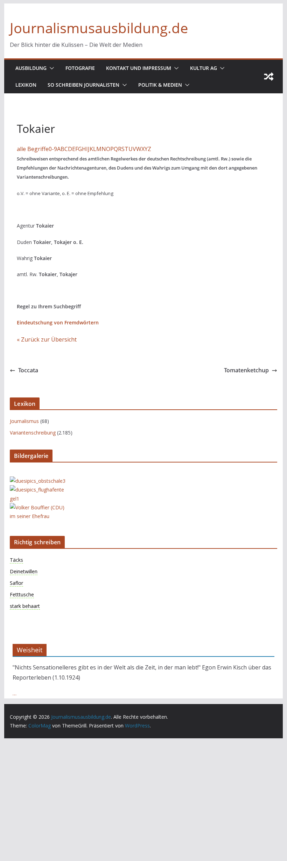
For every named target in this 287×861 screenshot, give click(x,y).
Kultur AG (203, 68)
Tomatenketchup (246, 370)
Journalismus (24, 421)
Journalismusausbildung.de (99, 27)
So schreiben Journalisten (83, 84)
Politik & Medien (160, 84)
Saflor (16, 583)
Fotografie (80, 68)
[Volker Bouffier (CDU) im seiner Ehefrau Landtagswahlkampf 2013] (38, 507)
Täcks (16, 560)
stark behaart (25, 606)
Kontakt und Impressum (138, 68)
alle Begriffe (33, 149)
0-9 (53, 149)
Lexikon (25, 84)
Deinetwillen (23, 571)
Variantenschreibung (33, 432)
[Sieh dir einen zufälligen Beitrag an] (268, 76)
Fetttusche (22, 594)
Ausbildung (31, 68)
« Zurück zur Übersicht (47, 339)
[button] (50, 68)
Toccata (28, 370)
